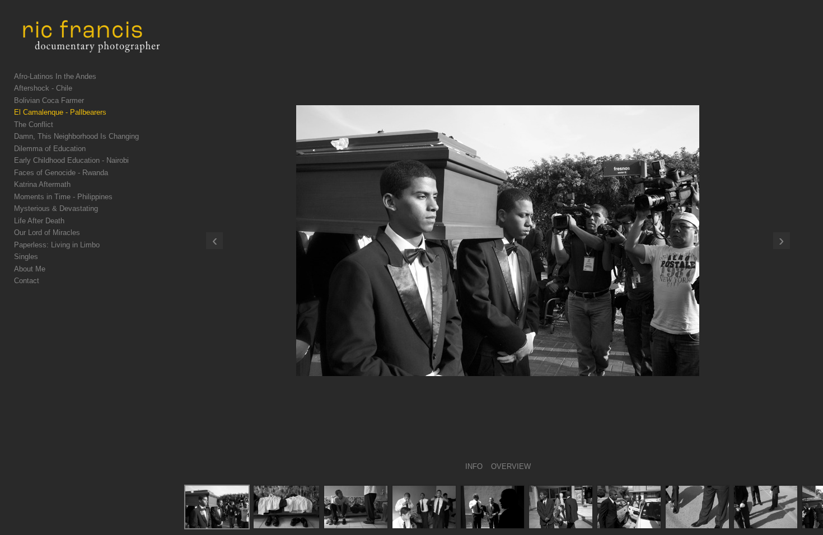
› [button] (781, 240)
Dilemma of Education (50, 148)
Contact (26, 280)
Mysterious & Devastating (56, 208)
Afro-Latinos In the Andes (55, 76)
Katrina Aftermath (42, 184)
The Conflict (33, 124)
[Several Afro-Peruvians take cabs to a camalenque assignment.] (629, 507)
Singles (26, 256)
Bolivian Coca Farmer (49, 100)
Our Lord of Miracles (47, 232)
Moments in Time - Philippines (63, 197)
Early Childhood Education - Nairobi (71, 160)
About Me (29, 269)
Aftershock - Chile (43, 88)
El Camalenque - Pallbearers (60, 112)
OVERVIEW (511, 466)
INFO (474, 466)
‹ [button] (214, 240)
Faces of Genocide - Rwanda (61, 172)
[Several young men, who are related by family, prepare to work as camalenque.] (424, 507)
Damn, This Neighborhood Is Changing (76, 136)
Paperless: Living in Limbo (57, 245)
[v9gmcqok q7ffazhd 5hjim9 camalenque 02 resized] (286, 507)
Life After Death (39, 221)
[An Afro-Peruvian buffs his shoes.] (697, 507)
